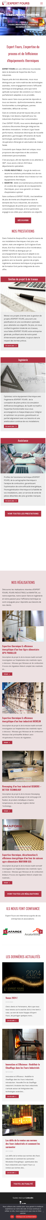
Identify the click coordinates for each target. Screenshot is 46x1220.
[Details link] (23, 626)
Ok (12, 1217)
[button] (5, 932)
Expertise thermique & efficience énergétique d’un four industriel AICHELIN (21, 719)
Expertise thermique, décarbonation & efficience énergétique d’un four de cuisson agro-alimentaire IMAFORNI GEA (22, 858)
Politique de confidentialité (26, 1217)
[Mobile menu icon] (41, 3)
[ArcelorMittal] (33, 932)
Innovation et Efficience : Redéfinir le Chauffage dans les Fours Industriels (23, 1066)
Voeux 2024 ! (12, 997)
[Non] (43, 1212)
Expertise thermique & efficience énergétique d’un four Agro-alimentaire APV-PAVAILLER (20, 649)
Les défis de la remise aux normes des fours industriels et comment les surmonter (23, 1144)
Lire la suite (11, 1020)
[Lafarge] (12, 932)
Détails (6, 674)
